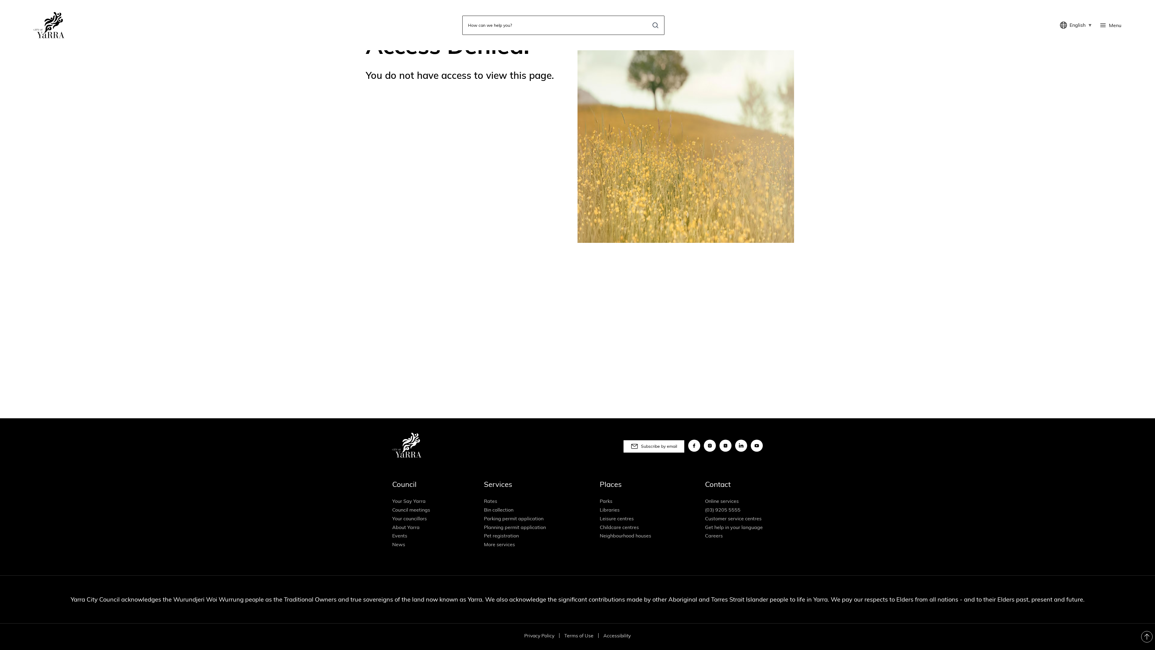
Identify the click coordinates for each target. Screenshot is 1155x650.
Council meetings (411, 510)
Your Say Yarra (409, 501)
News (398, 544)
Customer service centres (733, 518)
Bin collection (498, 510)
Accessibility (617, 636)
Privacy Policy (539, 636)
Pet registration (501, 536)
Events (399, 536)
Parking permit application (514, 518)
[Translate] (1065, 25)
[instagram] (710, 446)
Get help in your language (734, 527)
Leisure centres (617, 518)
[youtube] (757, 446)
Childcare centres (619, 527)
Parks (606, 501)
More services (499, 544)
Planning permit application (515, 527)
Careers (714, 536)
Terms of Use (578, 636)
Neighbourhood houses (625, 536)
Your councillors (409, 518)
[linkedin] (741, 446)
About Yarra (406, 527)
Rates (490, 501)
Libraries (610, 510)
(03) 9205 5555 (723, 510)
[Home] (49, 25)
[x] (725, 446)
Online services (722, 501)
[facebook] (694, 446)
